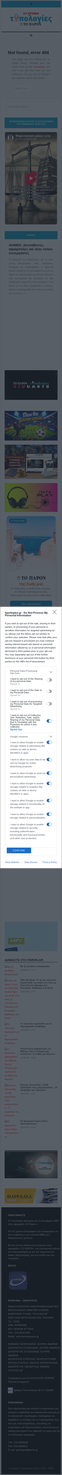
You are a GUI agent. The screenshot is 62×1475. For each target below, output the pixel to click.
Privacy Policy (49, 862)
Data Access (30, 862)
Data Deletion (12, 862)
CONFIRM (19, 850)
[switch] (49, 680)
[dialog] (31, 737)
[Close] (55, 613)
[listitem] (31, 672)
